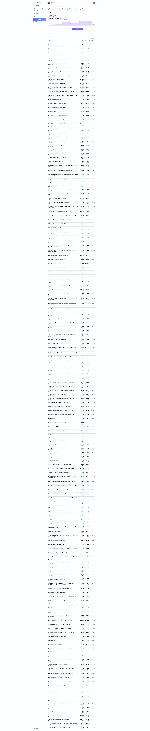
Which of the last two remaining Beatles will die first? (57, 513)
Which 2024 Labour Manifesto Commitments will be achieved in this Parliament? (63, 690)
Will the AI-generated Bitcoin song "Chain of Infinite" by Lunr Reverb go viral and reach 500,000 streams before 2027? (62, 280)
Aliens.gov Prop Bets (51, 275)
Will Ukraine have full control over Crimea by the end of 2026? (59, 681)
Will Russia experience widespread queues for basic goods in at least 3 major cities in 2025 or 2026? (62, 649)
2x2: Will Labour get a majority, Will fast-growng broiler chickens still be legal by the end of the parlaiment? (63, 527)
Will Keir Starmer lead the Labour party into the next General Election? (61, 128)
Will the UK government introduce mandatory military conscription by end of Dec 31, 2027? (63, 294)
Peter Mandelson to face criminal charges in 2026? (57, 339)
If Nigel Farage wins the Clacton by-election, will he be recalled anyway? (61, 71)
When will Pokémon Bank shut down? (55, 50)
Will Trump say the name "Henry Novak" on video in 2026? (58, 59)
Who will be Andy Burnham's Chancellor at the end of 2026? (59, 75)
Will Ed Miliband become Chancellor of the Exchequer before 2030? (60, 326)
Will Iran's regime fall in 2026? (53, 418)
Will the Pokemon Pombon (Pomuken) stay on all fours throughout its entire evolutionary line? (62, 304)
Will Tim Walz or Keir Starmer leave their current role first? (58, 402)
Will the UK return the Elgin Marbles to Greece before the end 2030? (60, 715)
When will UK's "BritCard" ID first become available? (57, 63)
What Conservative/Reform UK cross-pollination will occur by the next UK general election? (63, 601)
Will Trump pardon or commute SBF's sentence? (57, 544)
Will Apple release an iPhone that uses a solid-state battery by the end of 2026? (62, 189)
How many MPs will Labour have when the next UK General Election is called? (62, 215)
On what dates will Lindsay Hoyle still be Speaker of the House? (59, 588)
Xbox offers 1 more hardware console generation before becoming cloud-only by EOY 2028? (63, 557)
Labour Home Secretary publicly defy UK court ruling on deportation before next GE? (63, 610)
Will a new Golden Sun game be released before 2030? (58, 522)
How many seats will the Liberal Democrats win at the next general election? (62, 596)
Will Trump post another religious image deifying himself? (58, 202)
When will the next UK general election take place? (57, 198)
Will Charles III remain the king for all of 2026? (56, 46)
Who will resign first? (52, 111)
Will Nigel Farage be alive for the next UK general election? (58, 360)
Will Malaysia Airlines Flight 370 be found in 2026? (57, 394)
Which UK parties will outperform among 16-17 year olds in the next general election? (62, 686)
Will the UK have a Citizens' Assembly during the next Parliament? (60, 570)
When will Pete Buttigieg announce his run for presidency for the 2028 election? (62, 485)
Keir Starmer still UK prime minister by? (55, 145)
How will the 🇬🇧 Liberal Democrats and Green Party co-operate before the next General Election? (62, 616)
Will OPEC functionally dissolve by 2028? (55, 161)
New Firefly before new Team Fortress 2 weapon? (57, 267)
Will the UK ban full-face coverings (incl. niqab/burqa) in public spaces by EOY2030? (61, 660)
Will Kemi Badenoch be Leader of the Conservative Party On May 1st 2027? (61, 398)
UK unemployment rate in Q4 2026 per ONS (56, 289)
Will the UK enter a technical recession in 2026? (56, 259)
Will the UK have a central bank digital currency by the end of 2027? (60, 624)
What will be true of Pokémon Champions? (56, 263)
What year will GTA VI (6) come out (54, 364)
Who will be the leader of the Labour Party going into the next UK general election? (63, 352)
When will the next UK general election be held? (56, 440)
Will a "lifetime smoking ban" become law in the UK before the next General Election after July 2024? (61, 180)
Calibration (69, 5)
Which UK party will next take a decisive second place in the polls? (60, 42)
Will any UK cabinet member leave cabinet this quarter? (58, 255)
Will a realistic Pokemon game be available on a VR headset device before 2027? (63, 605)
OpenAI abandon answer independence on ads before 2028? (59, 330)
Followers (55, 5)
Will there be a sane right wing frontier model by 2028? (58, 699)
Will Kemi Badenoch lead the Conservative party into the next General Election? (62, 410)
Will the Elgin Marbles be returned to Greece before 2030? (58, 719)
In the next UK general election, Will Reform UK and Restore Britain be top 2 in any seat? (63, 313)
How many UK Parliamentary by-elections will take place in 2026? (60, 87)
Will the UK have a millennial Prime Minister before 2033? (58, 107)
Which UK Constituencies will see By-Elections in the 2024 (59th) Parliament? (62, 91)
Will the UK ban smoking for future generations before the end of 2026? (61, 185)
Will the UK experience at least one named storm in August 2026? (60, 452)
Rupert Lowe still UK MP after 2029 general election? (57, 694)
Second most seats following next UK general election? (58, 318)
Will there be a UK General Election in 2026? (56, 79)
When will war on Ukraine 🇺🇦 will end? (55, 707)
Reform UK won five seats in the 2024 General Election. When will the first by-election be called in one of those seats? (62, 378)
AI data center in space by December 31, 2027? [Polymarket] (59, 119)
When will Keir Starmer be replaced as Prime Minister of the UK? (59, 356)
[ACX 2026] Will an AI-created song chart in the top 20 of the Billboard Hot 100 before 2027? (62, 166)
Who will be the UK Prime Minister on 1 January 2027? (58, 132)
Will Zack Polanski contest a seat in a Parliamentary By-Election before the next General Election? (62, 299)
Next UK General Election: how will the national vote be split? (59, 501)
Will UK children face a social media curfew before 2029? (58, 115)
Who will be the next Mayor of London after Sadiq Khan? (58, 472)
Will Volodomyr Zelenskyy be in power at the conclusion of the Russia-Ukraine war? (62, 669)
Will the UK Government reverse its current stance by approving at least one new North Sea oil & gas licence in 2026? (63, 246)
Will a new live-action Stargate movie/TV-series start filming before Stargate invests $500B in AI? (62, 536)
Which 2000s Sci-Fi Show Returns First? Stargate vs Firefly (59, 285)
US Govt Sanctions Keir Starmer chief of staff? (56, 227)
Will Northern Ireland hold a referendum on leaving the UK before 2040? (61, 561)
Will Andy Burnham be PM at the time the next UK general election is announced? (63, 95)
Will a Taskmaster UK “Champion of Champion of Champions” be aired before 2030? (62, 236)
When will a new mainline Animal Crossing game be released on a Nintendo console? (61, 654)
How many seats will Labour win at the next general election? (59, 211)
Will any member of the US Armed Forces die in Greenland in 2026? (60, 170)
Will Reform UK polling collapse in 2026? (55, 149)
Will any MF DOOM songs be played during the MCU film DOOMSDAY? (61, 632)
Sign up (39, 19)
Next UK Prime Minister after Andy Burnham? (56, 99)
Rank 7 (62, 5)
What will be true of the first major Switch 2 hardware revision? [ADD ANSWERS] (63, 497)
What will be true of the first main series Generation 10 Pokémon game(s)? (61, 308)
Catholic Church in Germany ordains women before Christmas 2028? (61, 368)
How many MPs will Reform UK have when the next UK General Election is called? (62, 372)
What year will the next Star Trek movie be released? (57, 552)
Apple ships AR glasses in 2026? (54, 640)
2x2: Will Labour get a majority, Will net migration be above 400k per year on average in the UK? (62, 477)
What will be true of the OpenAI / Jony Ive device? (57, 157)
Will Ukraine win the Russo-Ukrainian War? (55, 644)
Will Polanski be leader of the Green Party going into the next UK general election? (63, 489)
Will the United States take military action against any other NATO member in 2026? (62, 194)
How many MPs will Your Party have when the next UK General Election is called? (62, 468)
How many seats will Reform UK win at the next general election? (60, 620)
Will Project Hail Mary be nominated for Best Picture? (57, 223)
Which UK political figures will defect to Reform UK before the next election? (62, 444)
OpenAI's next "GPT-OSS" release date (55, 531)
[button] (80, 40)
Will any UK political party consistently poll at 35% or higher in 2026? (60, 219)
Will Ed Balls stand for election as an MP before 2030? (58, 703)
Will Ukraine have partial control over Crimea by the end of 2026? (60, 141)
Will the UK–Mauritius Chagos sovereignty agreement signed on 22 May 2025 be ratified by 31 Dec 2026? (63, 207)
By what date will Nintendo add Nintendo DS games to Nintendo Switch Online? (63, 548)
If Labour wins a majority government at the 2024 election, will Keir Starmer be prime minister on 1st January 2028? (62, 348)
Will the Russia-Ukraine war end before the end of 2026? (58, 677)
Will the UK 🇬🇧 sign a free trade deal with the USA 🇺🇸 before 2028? (60, 574)
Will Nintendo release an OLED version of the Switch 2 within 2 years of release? (62, 723)
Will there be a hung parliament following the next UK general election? (61, 673)
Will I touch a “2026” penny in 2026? (54, 518)
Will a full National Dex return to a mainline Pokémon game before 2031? (61, 390)
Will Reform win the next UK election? (55, 426)
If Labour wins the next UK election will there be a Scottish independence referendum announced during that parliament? (61, 584)
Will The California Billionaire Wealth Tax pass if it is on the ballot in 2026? (61, 386)
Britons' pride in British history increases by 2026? (57, 636)
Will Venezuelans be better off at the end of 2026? (57, 153)
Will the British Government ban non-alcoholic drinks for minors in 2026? (61, 414)
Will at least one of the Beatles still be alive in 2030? (57, 509)
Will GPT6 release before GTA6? (53, 460)
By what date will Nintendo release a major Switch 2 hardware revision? (61, 271)
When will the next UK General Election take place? (57, 83)
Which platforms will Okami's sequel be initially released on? (59, 727)
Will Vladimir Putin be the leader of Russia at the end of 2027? (59, 628)
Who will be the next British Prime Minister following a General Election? (61, 137)
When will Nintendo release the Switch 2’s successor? (58, 664)
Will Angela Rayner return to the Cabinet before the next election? (60, 505)
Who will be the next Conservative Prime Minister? (57, 430)
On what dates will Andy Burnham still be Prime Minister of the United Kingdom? (62, 67)
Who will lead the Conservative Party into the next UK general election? (61, 406)
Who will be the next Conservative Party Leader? (57, 422)
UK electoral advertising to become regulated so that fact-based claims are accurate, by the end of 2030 (62, 335)
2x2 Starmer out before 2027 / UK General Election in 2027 (59, 54)
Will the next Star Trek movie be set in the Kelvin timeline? (58, 231)
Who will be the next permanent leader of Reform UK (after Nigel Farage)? (61, 322)
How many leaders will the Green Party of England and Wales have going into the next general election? (63, 175)
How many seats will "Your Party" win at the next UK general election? (60, 464)
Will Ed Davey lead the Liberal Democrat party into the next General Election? (62, 566)
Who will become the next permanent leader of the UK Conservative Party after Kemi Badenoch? (62, 435)
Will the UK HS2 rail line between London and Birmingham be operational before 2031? (62, 124)
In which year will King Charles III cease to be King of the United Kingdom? (61, 382)
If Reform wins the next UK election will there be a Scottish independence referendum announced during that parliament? (61, 579)
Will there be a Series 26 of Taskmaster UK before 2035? (58, 241)
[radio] (53, 29)
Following (50, 5)
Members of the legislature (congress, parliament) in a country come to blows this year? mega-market (62, 251)
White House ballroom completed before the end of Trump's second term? (62, 481)
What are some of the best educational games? (57, 493)
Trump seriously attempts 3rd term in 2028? (56, 540)
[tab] (49, 9)
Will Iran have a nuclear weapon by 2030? (55, 456)
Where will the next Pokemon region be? (55, 343)
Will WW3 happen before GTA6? (54, 711)
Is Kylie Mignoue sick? (52, 448)
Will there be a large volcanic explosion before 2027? (58, 103)
